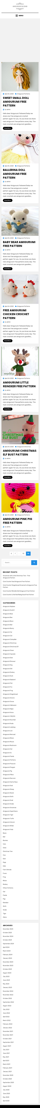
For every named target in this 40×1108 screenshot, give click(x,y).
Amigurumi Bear (8, 614)
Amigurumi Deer (8, 658)
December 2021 (8, 1031)
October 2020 (7, 1079)
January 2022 (7, 1028)
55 (24, 553)
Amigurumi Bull (7, 625)
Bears (5, 833)
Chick (4, 848)
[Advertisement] (20, 39)
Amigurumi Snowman (9, 807)
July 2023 (6, 976)
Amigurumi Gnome (9, 698)
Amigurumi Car (7, 632)
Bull (4, 837)
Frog (4, 877)
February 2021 (7, 1068)
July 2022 (6, 1009)
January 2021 (7, 1071)
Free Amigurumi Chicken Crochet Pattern (16, 314)
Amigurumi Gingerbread (10, 694)
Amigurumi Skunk (8, 793)
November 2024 (8, 936)
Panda (5, 895)
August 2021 (7, 1046)
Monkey (5, 884)
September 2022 (8, 1002)
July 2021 (6, 1050)
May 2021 (6, 1057)
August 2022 (7, 1006)
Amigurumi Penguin (9, 767)
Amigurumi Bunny (8, 628)
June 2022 (6, 1013)
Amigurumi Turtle (8, 818)
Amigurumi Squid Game (10, 811)
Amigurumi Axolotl (8, 610)
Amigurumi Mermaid (9, 734)
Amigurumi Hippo (8, 709)
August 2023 (7, 973)
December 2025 (8, 929)
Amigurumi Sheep (8, 789)
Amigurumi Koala (8, 723)
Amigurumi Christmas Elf (11, 647)
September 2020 (8, 1082)
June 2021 (6, 1053)
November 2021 (8, 1035)
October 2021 (7, 1039)
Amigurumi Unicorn (9, 822)
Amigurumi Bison (8, 621)
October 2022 (7, 998)
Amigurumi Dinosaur (9, 661)
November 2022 (8, 995)
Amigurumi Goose (8, 701)
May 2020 (6, 1097)
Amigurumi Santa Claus (10, 782)
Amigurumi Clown (8, 650)
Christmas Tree (8, 851)
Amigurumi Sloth (8, 796)
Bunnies (5, 840)
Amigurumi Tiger (8, 815)
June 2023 (6, 980)
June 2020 (6, 1093)
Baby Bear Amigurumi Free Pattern (19, 244)
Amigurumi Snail (8, 800)
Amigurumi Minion (8, 738)
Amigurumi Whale (8, 826)
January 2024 (7, 958)
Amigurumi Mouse (8, 742)
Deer (4, 859)
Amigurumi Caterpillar (10, 639)
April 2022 (6, 1017)
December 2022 (8, 991)
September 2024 (8, 944)
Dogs (4, 862)
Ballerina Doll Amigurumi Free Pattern (14, 174)
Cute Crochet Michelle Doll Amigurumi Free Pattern (19, 591)
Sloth (4, 906)
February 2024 (7, 954)
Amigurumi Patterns (23, 94)
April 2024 (6, 947)
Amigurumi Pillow (8, 774)
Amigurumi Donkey (9, 672)
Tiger (4, 913)
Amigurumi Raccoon (9, 778)
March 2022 (6, 1020)
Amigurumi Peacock (9, 764)
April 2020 (6, 1101)
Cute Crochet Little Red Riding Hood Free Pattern (18, 595)
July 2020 (6, 1090)
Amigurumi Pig (7, 771)
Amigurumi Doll (7, 669)
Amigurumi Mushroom (10, 745)
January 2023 (7, 987)
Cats (4, 844)
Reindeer (5, 902)
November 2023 (8, 965)
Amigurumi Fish (8, 683)
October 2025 (7, 932)
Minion (5, 880)
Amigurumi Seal (8, 785)
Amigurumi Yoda (8, 829)
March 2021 (6, 1064)
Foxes (5, 873)
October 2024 (7, 940)
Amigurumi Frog (8, 690)
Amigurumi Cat (7, 636)
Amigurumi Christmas (24, 447)
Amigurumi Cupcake (9, 654)
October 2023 (7, 969)
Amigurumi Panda (8, 756)
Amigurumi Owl (7, 749)
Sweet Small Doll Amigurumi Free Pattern (16, 101)
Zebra (5, 917)
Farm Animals (7, 870)
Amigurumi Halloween (9, 705)
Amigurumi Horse (8, 712)
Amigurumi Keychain (9, 720)
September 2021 (8, 1042)
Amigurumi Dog (7, 665)
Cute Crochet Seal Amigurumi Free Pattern (16, 581)
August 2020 (7, 1086)
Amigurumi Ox (7, 753)
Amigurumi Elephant (9, 679)
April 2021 (6, 1060)
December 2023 (8, 962)
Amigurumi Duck (8, 676)
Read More (7, 128)
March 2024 (6, 951)
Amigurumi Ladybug (9, 727)
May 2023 (6, 984)
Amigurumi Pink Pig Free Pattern (17, 521)
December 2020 (8, 1075)
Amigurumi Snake (8, 804)
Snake (5, 910)
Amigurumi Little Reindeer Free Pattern (19, 384)
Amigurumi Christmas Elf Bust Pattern (19, 452)
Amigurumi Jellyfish (9, 716)
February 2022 (7, 1024)
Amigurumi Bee (7, 617)
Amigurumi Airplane (9, 606)
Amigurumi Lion (8, 731)
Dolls (4, 866)
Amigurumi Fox (7, 687)
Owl (4, 892)
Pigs (4, 899)
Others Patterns (8, 888)
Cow (4, 855)
